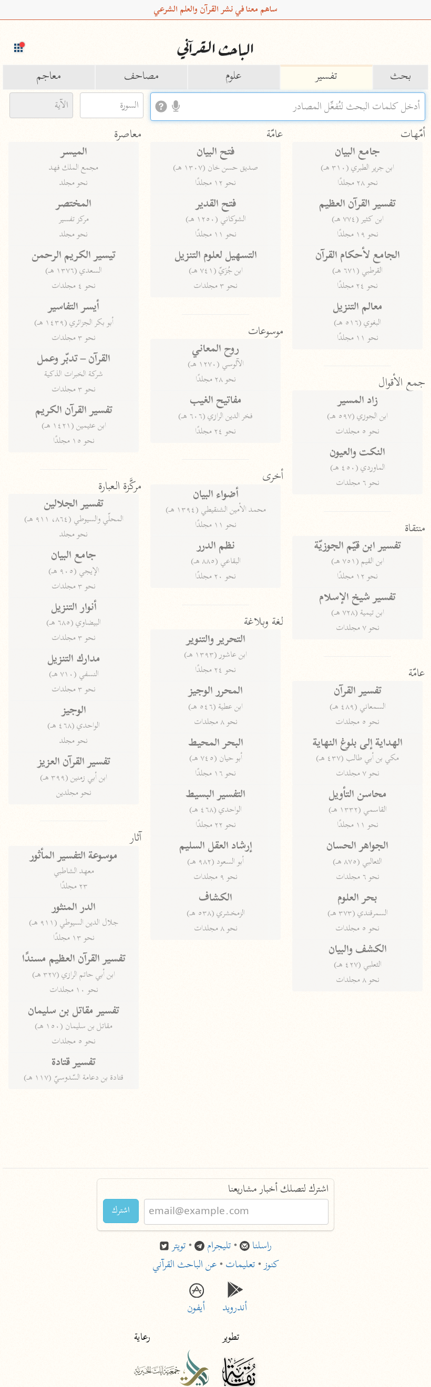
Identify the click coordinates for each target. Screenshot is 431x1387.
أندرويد (235, 1302)
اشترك (121, 1211)
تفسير (326, 77)
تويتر (179, 1246)
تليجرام (219, 1246)
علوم (233, 77)
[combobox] (287, 106)
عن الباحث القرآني (184, 1265)
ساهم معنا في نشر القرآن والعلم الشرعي (215, 10)
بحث (400, 77)
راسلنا (262, 1246)
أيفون (196, 1302)
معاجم (48, 77)
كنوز (271, 1265)
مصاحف (141, 77)
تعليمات (240, 1265)
